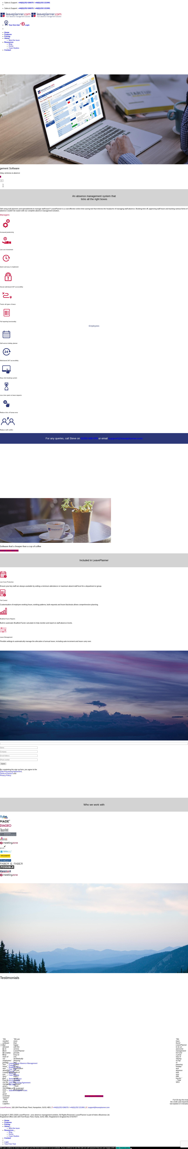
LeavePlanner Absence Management (23, 1066)
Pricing (11, 1074)
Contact (7, 1141)
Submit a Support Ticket (18, 1093)
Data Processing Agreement (11, 774)
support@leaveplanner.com (125, 441)
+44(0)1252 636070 (26, 3)
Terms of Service (6, 776)
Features (12, 1068)
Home (6, 1123)
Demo (11, 1137)
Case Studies (14, 1078)
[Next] (2, 184)
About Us (12, 1076)
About (6, 1129)
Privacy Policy (5, 778)
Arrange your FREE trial (9, 554)
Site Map (12, 1088)
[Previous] (1, 184)
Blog (10, 1135)
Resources (8, 1133)
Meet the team (14, 1131)
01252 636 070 (89, 441)
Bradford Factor (15, 1070)
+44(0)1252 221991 (42, 3)
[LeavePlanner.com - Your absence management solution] (31, 18)
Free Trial (12, 1072)
